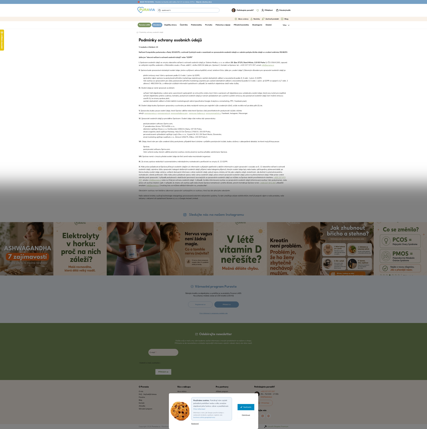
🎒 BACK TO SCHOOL (146, 2)
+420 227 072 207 (268, 183)
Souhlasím (247, 407)
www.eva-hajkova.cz (197, 113)
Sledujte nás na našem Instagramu (216, 215)
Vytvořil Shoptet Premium (277, 426)
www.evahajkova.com (179, 113)
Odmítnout (246, 415)
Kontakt (141, 403)
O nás (141, 391)
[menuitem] (144, 25)
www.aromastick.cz (213, 113)
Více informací (199, 409)
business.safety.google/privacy (204, 417)
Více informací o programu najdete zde (213, 313)
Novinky (256, 19)
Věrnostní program (145, 409)
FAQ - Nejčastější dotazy (148, 394)
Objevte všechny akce (204, 2)
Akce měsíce (181, 391)
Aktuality (142, 406)
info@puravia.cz (268, 65)
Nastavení (195, 424)
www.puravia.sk (163, 113)
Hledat (223, 10)
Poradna (142, 397)
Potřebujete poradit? (245, 10)
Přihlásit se (227, 304)
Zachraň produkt (272, 19)
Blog (286, 19)
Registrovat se (200, 304)
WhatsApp (265, 403)
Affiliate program (222, 391)
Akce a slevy (243, 19)
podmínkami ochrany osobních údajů (174, 363)
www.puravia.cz (150, 113)
